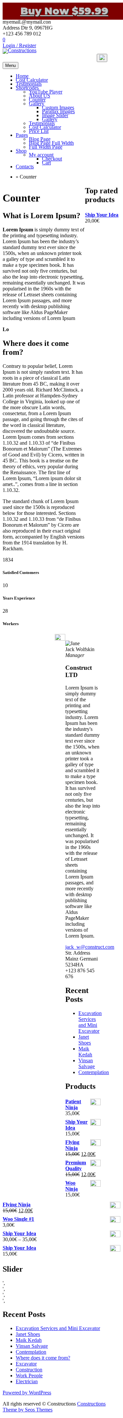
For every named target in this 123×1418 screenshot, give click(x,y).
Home (22, 76)
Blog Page (40, 139)
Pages (22, 135)
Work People (29, 1375)
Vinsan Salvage (86, 1063)
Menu (10, 65)
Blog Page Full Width (51, 143)
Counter (37, 99)
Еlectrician (27, 1381)
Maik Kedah (85, 1051)
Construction (29, 1369)
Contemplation (93, 1072)
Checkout (52, 158)
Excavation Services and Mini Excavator (90, 1022)
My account (41, 155)
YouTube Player (45, 92)
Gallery (36, 103)
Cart (46, 162)
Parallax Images (58, 111)
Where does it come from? (43, 1358)
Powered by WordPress (27, 1392)
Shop (21, 151)
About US (39, 95)
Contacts (25, 166)
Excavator (26, 1363)
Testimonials (29, 84)
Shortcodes (27, 88)
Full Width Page (45, 147)
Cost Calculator (32, 80)
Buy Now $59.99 (64, 11)
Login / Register (19, 45)
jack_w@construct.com (89, 947)
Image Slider (55, 115)
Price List (39, 131)
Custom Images (58, 107)
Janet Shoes (84, 1040)
